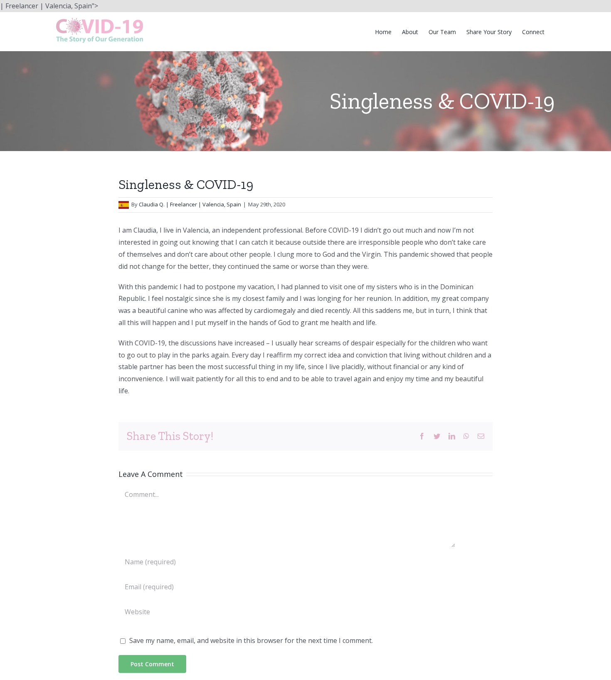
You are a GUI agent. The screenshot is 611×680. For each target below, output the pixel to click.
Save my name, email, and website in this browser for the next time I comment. (251, 640)
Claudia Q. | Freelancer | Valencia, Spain (190, 204)
